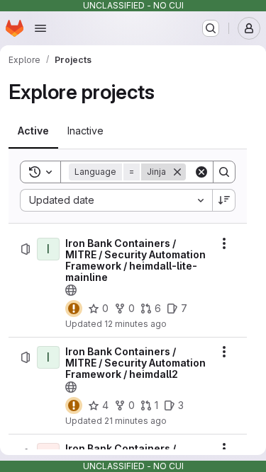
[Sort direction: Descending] (224, 200)
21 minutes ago (135, 420)
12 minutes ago (135, 323)
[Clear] (201, 171)
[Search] (224, 172)
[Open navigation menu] (40, 28)
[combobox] (116, 200)
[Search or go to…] (210, 28)
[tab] (33, 131)
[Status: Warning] (73, 308)
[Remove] (177, 171)
